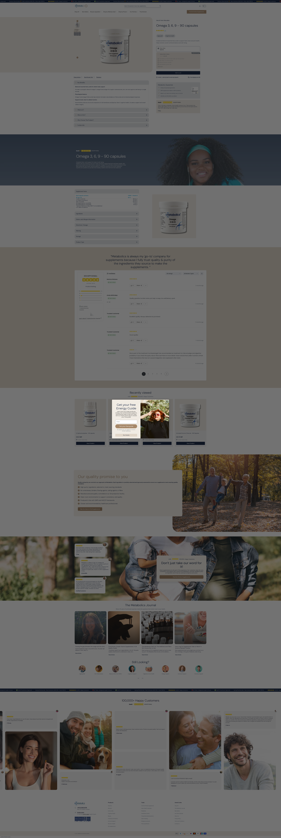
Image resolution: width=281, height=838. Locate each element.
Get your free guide (126, 426)
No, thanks (126, 435)
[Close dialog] (167, 401)
